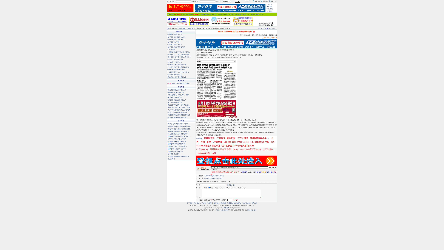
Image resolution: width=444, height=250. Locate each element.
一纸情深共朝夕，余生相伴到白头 (178, 72)
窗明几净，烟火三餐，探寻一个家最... (179, 107)
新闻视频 (190, 14)
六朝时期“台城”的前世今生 (176, 92)
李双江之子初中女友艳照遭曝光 (177, 112)
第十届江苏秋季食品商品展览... (180, 83)
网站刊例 (270, 6)
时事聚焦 (208, 14)
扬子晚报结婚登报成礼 (175, 74)
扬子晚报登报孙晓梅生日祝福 (177, 69)
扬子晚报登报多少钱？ (175, 34)
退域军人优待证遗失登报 (175, 59)
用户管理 (272, 28)
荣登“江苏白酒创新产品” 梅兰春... (179, 124)
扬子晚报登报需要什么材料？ (177, 37)
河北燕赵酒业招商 (177, 151)
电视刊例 (228, 14)
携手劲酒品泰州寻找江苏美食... (181, 136)
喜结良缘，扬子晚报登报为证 (177, 77)
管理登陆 (230, 203)
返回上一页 (268, 172)
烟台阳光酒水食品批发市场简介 (177, 134)
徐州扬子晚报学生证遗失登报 (213, 178)
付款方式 (270, 9)
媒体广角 (221, 14)
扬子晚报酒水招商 (173, 154)
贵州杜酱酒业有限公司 (179, 144)
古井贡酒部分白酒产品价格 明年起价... (180, 126)
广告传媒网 (225, 208)
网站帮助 (196, 203)
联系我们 (270, 11)
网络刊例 (254, 14)
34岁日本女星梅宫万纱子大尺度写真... (179, 110)
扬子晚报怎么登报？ (174, 42)
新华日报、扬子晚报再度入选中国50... (179, 57)
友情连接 (216, 203)
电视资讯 (214, 14)
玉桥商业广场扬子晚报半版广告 (214, 176)
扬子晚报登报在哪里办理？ (176, 39)
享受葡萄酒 (171, 159)
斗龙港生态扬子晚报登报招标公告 (178, 67)
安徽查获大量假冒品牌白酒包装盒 (178, 131)
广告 (268, 138)
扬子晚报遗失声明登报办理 (176, 47)
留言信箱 (254, 203)
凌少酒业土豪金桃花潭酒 (179, 146)
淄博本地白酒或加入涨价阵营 (177, 141)
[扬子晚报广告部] (180, 7)
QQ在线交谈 (246, 203)
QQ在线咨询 (238, 203)
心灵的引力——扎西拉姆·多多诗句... (179, 54)
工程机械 (202, 14)
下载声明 (210, 203)
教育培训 (184, 14)
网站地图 (223, 203)
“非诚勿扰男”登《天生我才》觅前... (179, 95)
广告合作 (203, 203)
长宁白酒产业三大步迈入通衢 (177, 139)
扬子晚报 (199, 138)
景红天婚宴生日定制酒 (179, 149)
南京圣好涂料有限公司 (175, 102)
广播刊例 (241, 14)
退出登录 (263, 28)
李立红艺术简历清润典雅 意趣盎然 (178, 105)
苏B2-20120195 (251, 210)
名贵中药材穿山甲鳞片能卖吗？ (177, 117)
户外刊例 (261, 14)
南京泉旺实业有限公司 (175, 97)
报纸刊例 (270, 4)
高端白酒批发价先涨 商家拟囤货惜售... (180, 129)
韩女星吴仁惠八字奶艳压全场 (177, 90)
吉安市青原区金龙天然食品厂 (177, 100)
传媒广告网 (182, 28)
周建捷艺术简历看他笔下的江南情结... (179, 115)
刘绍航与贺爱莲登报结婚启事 (177, 64)
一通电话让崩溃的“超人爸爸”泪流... (179, 52)
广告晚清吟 (171, 49)
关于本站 (190, 203)
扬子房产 (247, 14)
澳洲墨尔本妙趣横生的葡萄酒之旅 (178, 156)
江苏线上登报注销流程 (175, 44)
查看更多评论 (231, 185)
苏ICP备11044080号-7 (222, 210)
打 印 (274, 172)
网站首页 (171, 14)
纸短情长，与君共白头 (175, 62)
